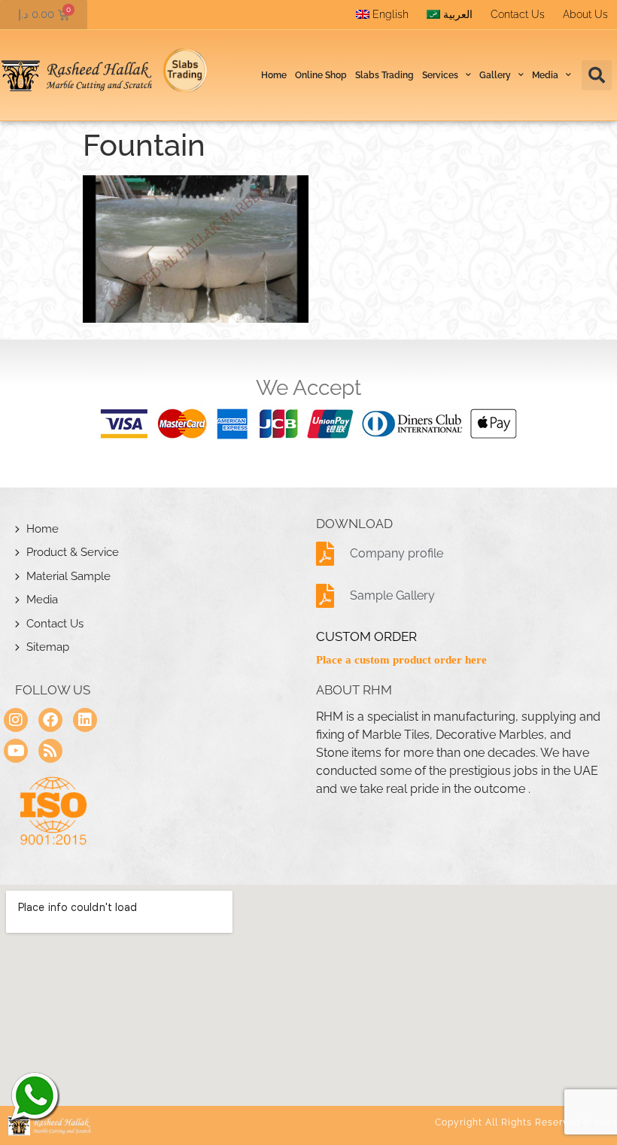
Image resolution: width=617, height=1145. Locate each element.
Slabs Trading (384, 75)
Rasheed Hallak (34, 1096)
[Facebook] (50, 720)
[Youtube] (16, 751)
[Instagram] (16, 720)
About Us (585, 14)
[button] (597, 75)
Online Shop (321, 75)
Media (42, 599)
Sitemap (47, 647)
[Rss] (50, 751)
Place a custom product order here (401, 660)
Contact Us (518, 14)
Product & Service (72, 552)
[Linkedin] (85, 720)
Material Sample (68, 576)
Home (274, 75)
